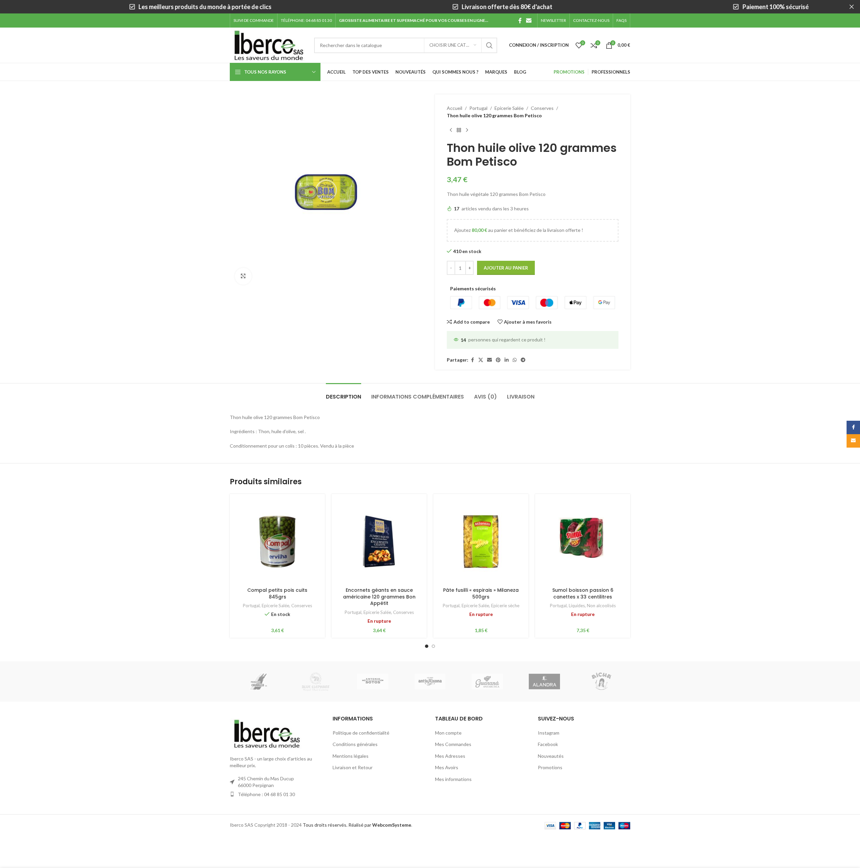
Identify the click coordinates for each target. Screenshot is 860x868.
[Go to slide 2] (433, 646)
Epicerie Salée (509, 108)
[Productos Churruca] (258, 681)
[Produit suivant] (467, 130)
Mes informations (453, 779)
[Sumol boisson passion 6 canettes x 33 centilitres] (582, 541)
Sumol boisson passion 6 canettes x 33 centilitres (582, 593)
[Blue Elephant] (315, 681)
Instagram (548, 733)
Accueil (454, 108)
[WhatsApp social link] (515, 360)
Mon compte (448, 733)
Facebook (548, 744)
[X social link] (480, 360)
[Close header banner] (851, 6)
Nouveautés (551, 756)
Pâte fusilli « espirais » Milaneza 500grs (481, 593)
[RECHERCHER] (489, 45)
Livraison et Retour (353, 767)
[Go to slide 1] (426, 646)
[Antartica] (487, 681)
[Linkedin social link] (507, 360)
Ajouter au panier (506, 268)
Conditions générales (355, 744)
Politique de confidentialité (361, 733)
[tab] (343, 393)
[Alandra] (544, 681)
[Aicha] (601, 681)
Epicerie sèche (505, 605)
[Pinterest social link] (498, 360)
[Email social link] (529, 20)
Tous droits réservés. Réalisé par (357, 825)
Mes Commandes (453, 744)
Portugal (478, 108)
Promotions (550, 767)
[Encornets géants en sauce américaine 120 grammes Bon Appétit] (379, 541)
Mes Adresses (450, 756)
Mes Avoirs (446, 767)
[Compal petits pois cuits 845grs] (277, 541)
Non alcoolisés (601, 605)
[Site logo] (268, 44)
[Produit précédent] (451, 130)
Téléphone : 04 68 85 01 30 (266, 794)
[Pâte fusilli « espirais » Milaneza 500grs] (480, 541)
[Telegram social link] (523, 360)
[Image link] (267, 733)
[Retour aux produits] (459, 130)
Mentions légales (351, 756)
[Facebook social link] (520, 20)
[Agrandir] (243, 276)
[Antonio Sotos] (372, 681)
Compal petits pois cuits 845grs (277, 593)
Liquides (577, 605)
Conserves (542, 108)
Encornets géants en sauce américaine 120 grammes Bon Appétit (379, 597)
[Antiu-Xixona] (430, 681)
